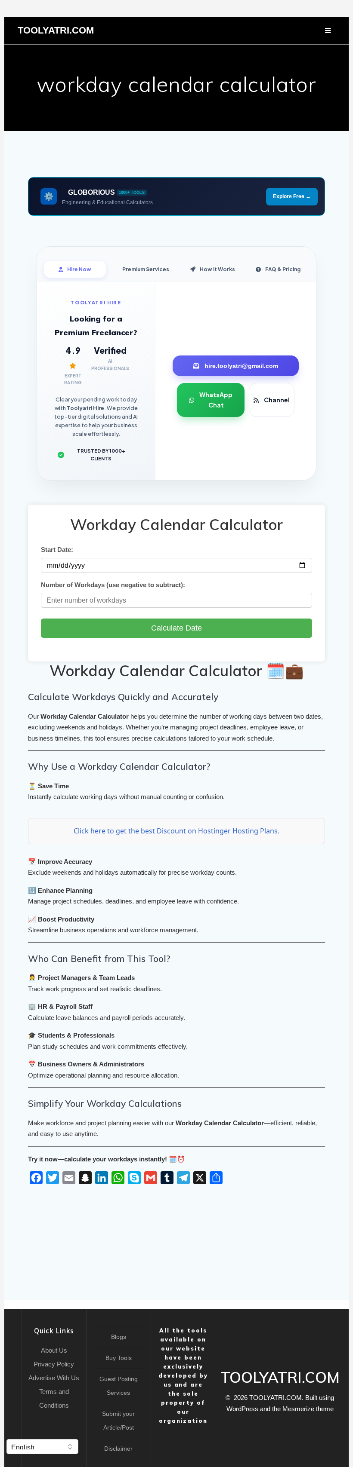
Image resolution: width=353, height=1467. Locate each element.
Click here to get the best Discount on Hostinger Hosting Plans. (176, 831)
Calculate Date (176, 628)
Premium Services (145, 269)
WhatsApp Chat (215, 400)
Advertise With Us (53, 1377)
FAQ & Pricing (282, 269)
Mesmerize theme (308, 1408)
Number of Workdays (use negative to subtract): (113, 584)
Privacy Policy (54, 1364)
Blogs (118, 1336)
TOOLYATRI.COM (56, 30)
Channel (277, 400)
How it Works (217, 269)
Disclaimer (118, 1448)
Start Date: (57, 549)
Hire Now (79, 269)
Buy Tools (118, 1357)
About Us (54, 1350)
